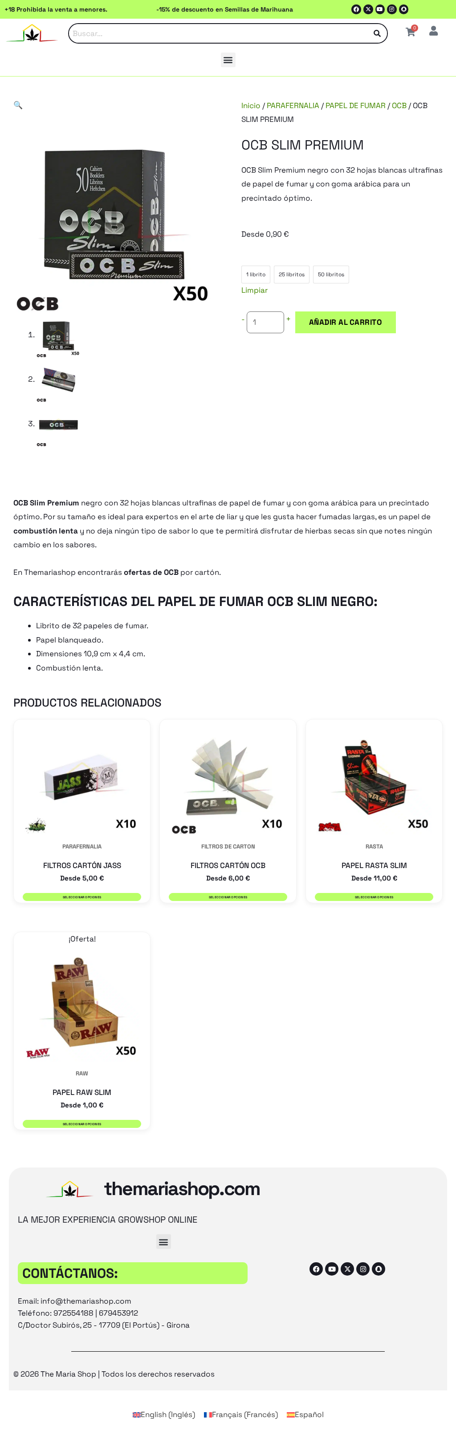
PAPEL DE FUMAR (356, 105)
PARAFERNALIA (293, 105)
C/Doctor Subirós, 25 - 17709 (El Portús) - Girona (104, 1325)
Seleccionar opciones (82, 897)
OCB (399, 105)
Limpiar (254, 290)
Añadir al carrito (345, 322)
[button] (228, 60)
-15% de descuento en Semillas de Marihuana (224, 9)
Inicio (251, 105)
